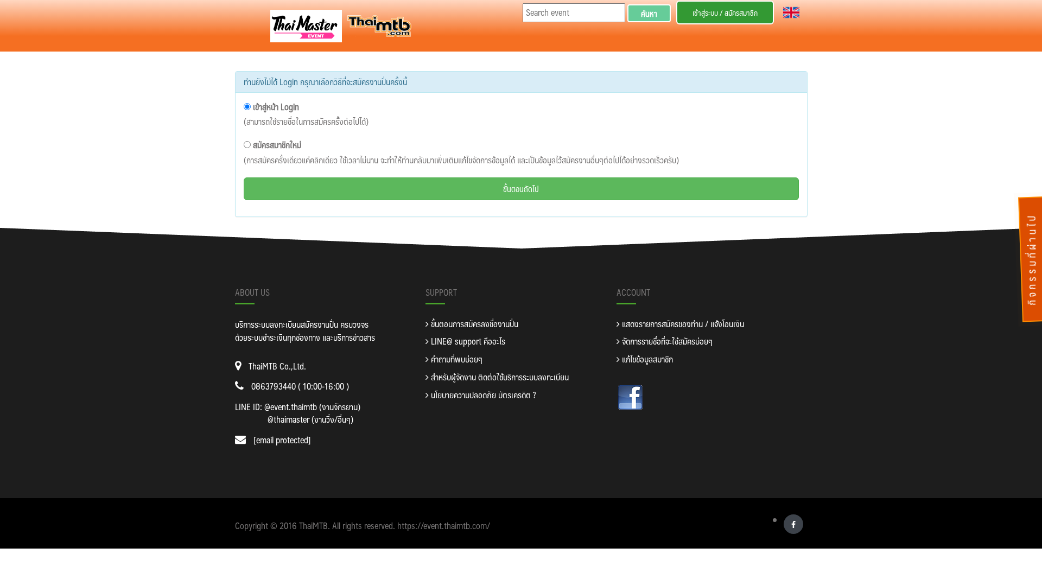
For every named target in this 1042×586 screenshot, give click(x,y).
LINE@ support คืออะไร (467, 341)
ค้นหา (649, 13)
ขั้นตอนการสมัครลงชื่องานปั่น (473, 323)
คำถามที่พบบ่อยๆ (455, 359)
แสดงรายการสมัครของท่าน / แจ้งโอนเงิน (682, 323)
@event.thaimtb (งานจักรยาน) (312, 406)
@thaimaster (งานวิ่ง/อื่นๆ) (310, 419)
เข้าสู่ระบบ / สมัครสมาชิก (725, 12)
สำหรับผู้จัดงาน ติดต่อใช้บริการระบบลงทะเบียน (499, 377)
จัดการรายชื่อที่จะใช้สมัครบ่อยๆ (666, 341)
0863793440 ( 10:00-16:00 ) (300, 386)
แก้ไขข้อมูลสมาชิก (646, 359)
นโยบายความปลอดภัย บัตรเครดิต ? (482, 394)
